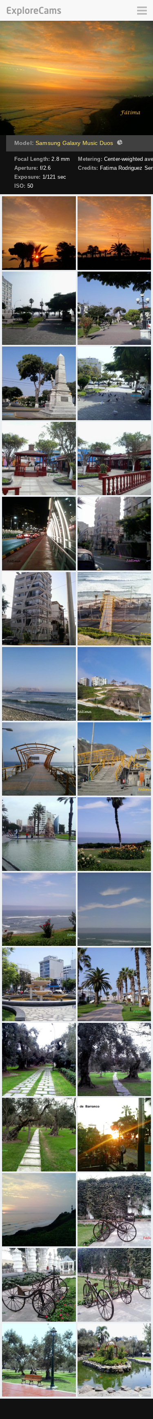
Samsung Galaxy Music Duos (74, 143)
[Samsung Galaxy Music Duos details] (118, 143)
